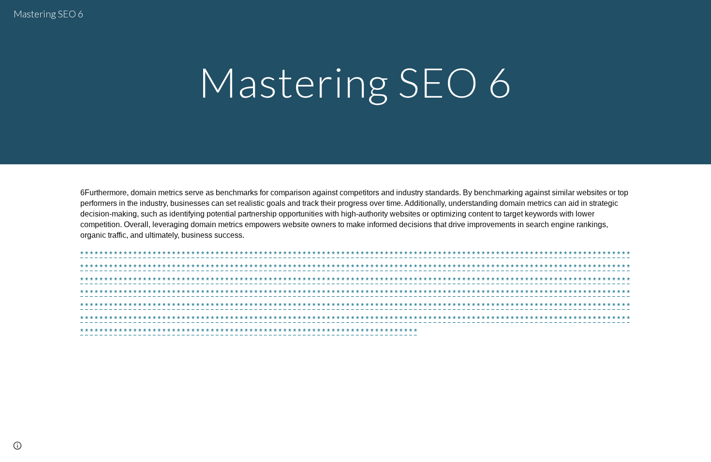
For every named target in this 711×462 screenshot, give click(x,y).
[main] (355, 82)
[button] (17, 445)
